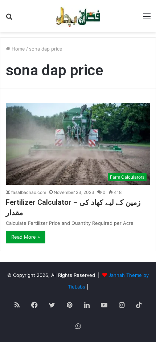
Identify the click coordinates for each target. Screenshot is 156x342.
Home (17, 49)
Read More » (25, 237)
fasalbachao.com (28, 192)
